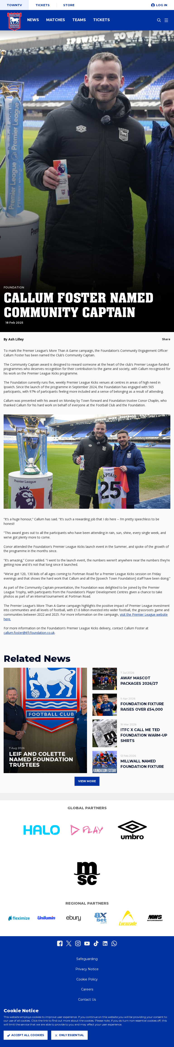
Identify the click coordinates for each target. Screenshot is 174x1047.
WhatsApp (114, 943)
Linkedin (105, 943)
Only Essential (71, 1035)
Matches (55, 20)
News (33, 20)
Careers (87, 989)
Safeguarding (87, 959)
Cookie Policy (87, 979)
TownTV (14, 5)
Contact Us (87, 999)
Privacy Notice (87, 969)
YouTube (87, 943)
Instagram (78, 943)
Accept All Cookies (27, 1035)
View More (87, 781)
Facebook (60, 943)
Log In (161, 5)
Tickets (43, 5)
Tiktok (96, 943)
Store (69, 5)
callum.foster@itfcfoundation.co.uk (29, 632)
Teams (79, 20)
